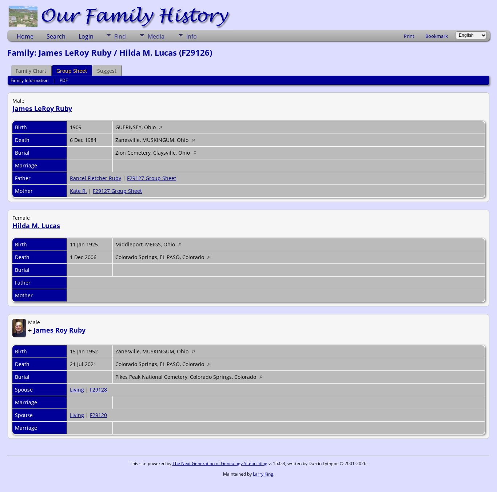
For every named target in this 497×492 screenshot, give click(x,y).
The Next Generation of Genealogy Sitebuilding (219, 463)
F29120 (98, 415)
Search (56, 36)
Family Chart (31, 70)
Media (156, 36)
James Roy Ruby (59, 330)
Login (86, 36)
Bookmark (436, 36)
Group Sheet (71, 70)
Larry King (263, 474)
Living (77, 389)
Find (120, 36)
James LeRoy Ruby (42, 108)
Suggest (106, 70)
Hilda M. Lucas (36, 225)
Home (25, 36)
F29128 (98, 389)
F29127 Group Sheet (151, 178)
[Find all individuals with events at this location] (162, 127)
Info (191, 36)
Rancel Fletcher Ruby (95, 178)
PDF (64, 80)
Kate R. (78, 190)
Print (409, 36)
